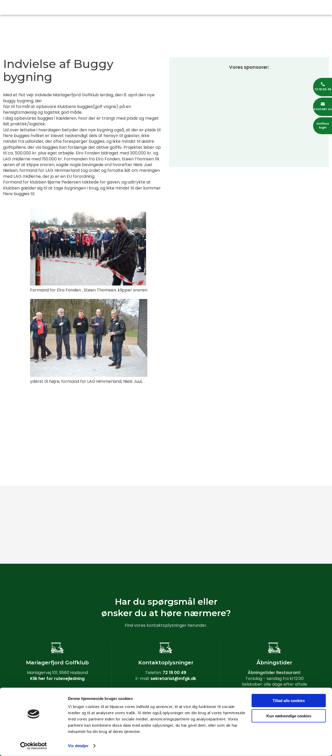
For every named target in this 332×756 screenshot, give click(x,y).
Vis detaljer (78, 746)
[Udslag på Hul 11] (304, 502)
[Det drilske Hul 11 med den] (249, 502)
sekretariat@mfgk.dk (173, 679)
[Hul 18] (249, 541)
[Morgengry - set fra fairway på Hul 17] (27, 541)
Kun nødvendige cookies (288, 715)
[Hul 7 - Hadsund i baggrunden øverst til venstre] (27, 502)
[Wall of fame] (193, 502)
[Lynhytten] (193, 541)
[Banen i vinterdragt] (304, 541)
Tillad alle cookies (289, 700)
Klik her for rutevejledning (57, 679)
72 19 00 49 (174, 673)
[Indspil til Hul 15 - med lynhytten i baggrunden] (83, 541)
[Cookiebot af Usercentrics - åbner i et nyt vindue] (33, 746)
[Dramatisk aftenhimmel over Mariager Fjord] (138, 541)
